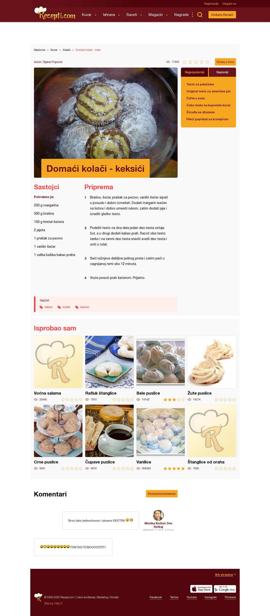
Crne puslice (58, 437)
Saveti (131, 14)
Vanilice (160, 437)
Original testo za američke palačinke (208, 91)
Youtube (192, 597)
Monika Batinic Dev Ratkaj (158, 524)
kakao (49, 307)
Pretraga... (199, 14)
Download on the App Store (201, 589)
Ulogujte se (229, 3)
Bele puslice (160, 368)
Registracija (211, 3)
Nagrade (181, 14)
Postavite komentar (162, 493)
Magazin (155, 14)
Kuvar (86, 14)
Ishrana (109, 14)
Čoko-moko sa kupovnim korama (208, 105)
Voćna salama (58, 368)
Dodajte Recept (222, 14)
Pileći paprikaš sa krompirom (207, 119)
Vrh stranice (224, 574)
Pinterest (230, 597)
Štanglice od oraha (212, 437)
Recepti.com (55, 13)
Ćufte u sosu (195, 98)
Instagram (211, 597)
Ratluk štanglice (109, 368)
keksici (84, 307)
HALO (58, 603)
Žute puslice (212, 368)
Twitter (174, 597)
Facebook (156, 597)
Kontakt (114, 597)
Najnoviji (222, 72)
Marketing (102, 597)
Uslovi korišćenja (85, 597)
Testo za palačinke (200, 84)
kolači (66, 307)
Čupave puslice (109, 437)
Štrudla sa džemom (200, 112)
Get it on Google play (225, 589)
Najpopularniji (194, 72)
